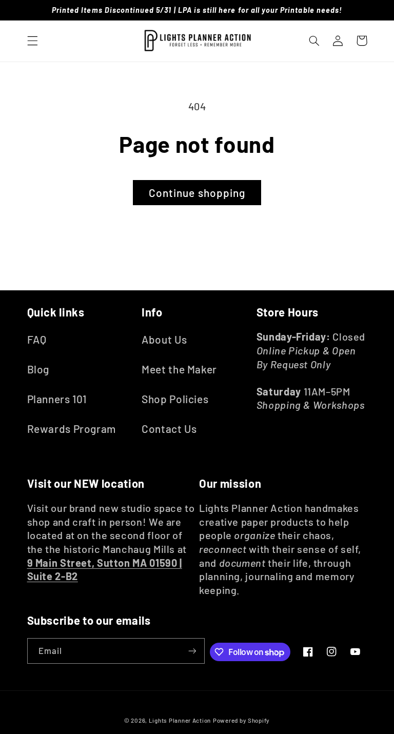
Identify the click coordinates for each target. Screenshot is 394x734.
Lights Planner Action (180, 720)
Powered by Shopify (241, 720)
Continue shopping (197, 192)
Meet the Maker (179, 369)
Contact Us (169, 428)
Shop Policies (175, 398)
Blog (38, 369)
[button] (32, 40)
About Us (164, 339)
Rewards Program (71, 428)
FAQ (37, 339)
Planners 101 (57, 398)
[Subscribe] (192, 650)
